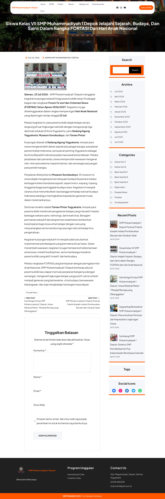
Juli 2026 (119, 91)
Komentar (39, 350)
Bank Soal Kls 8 (121, 177)
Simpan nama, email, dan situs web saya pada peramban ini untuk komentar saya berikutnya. (62, 421)
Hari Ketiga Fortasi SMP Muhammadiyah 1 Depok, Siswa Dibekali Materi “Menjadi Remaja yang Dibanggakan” (126, 286)
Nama (37, 376)
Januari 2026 (120, 111)
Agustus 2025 (121, 132)
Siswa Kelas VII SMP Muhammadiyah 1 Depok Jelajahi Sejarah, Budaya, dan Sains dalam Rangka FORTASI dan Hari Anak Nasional (126, 256)
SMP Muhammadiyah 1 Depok (25, 7)
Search (135, 70)
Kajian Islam (120, 187)
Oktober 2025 (121, 122)
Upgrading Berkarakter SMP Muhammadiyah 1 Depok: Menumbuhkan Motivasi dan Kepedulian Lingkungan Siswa (126, 315)
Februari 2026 (121, 106)
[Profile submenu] (63, 3)
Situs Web (39, 404)
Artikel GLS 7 (120, 162)
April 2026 (119, 96)
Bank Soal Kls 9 (121, 182)
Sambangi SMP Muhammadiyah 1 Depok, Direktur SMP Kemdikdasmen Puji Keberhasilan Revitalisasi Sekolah (126, 344)
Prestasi (118, 197)
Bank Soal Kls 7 (121, 172)
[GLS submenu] (44, 10)
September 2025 (123, 127)
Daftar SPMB (146, 8)
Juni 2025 (119, 142)
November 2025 (122, 116)
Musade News (31, 292)
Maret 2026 (120, 101)
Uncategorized (121, 202)
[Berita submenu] (74, 3)
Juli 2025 (119, 137)
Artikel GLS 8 (120, 167)
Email (37, 390)
